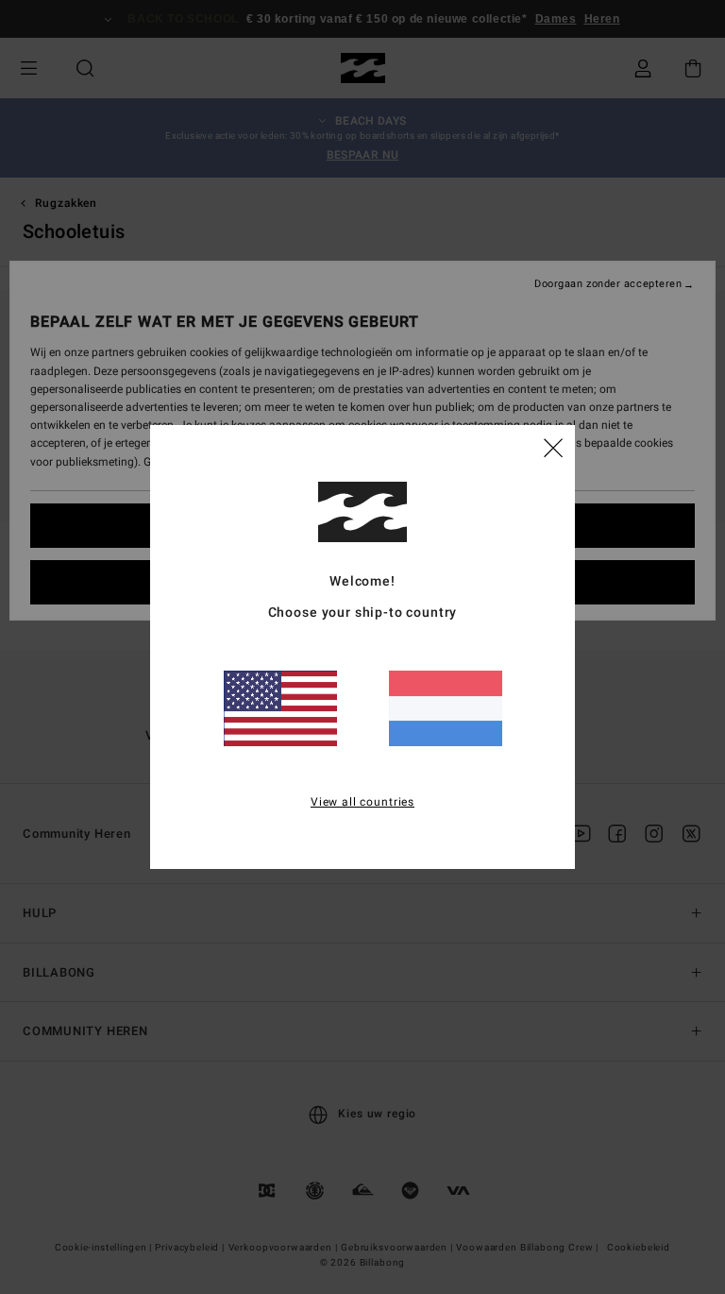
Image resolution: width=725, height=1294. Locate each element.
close (553, 446)
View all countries (362, 801)
